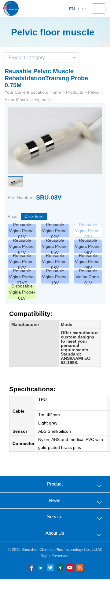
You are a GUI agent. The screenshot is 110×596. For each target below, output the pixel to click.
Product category (26, 57)
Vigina (40, 99)
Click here (34, 216)
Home (55, 92)
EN (72, 8)
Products (74, 92)
